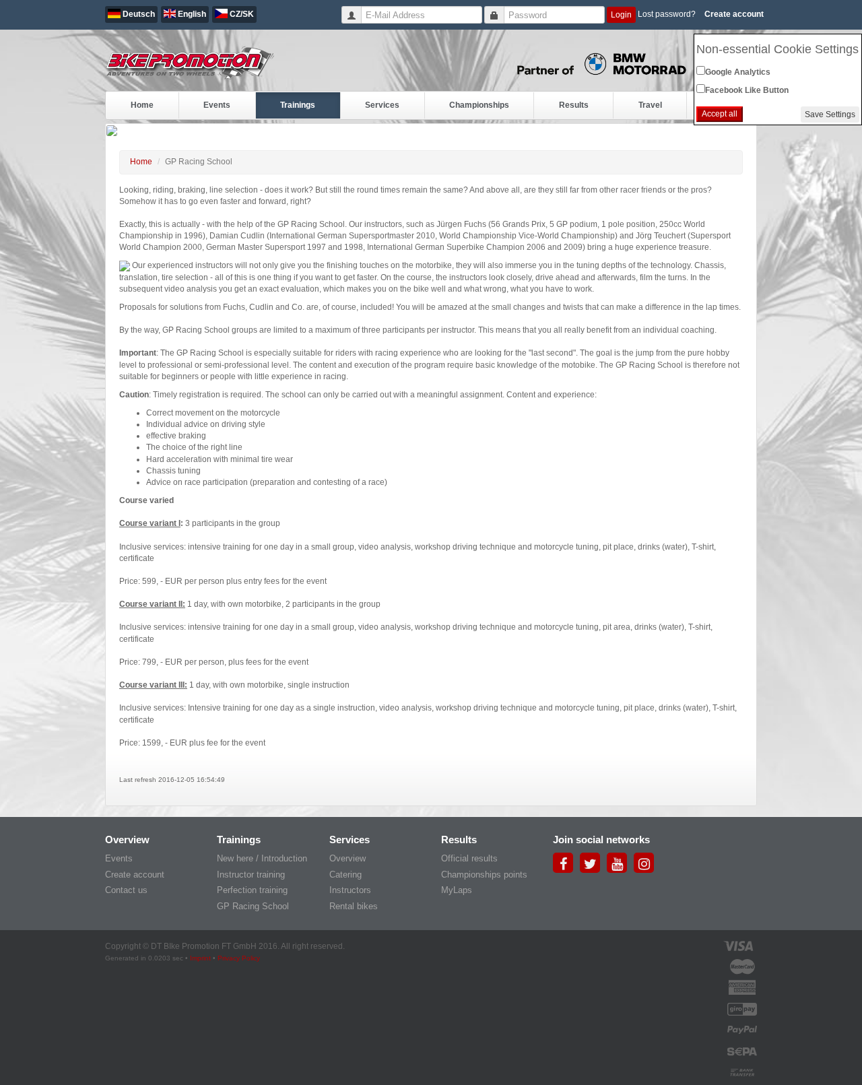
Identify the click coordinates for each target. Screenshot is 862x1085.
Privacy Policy (239, 958)
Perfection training (252, 890)
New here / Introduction (262, 858)
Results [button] (574, 105)
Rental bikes (353, 906)
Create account (734, 14)
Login (621, 15)
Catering (345, 874)
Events (119, 858)
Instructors (350, 890)
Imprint (200, 958)
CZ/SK (241, 14)
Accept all (719, 114)
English (191, 14)
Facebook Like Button (747, 90)
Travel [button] (650, 105)
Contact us (126, 890)
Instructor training (251, 874)
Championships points (484, 874)
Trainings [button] (297, 105)
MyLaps (456, 890)
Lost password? (667, 14)
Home (142, 105)
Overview (347, 858)
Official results (469, 858)
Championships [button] (479, 105)
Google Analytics (737, 72)
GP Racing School (253, 906)
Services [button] (382, 105)
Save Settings (830, 114)
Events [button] (216, 105)
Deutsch (138, 14)
